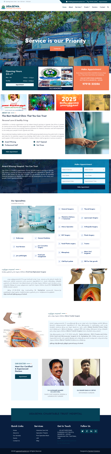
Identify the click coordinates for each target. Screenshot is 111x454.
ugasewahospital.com (22, 451)
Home (64, 7)
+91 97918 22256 (64, 443)
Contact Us (55, 49)
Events (86, 7)
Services (78, 7)
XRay (37, 441)
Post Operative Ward (42, 435)
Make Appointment (12, 152)
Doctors (94, 7)
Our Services (17, 435)
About (71, 7)
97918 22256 (93, 2)
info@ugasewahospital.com (76, 2)
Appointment (103, 2)
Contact (102, 7)
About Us (16, 433)
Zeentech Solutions (94, 451)
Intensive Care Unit (42, 430)
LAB (37, 438)
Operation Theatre (42, 433)
